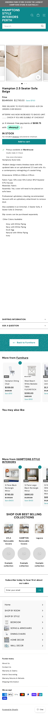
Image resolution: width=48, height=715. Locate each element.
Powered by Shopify (10, 709)
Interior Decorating (9, 674)
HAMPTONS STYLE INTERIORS (21, 460)
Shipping (15, 137)
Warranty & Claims (9, 671)
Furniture (22, 357)
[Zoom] (38, 77)
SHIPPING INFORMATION (14, 319)
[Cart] (38, 15)
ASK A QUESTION (10, 325)
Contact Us (6, 667)
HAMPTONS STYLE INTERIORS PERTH (11, 15)
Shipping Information (10, 682)
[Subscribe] (39, 590)
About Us (6, 663)
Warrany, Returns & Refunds (13, 678)
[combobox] (24, 26)
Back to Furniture (25, 342)
